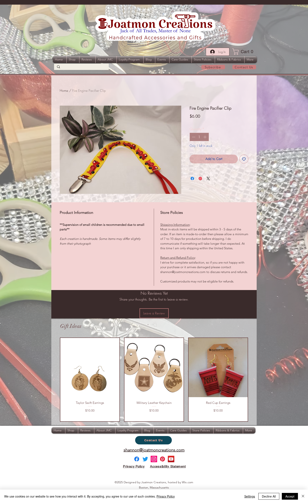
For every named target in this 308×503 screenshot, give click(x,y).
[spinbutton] (199, 137)
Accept (289, 496)
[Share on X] (208, 178)
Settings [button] (249, 496)
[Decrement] (193, 137)
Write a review (207, 333)
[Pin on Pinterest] (200, 178)
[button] (244, 52)
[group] (154, 457)
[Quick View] (89, 445)
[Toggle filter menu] (247, 373)
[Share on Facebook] (192, 178)
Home (64, 90)
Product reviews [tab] (64, 361)
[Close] (302, 496)
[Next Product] (254, 457)
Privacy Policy (166, 496)
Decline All (269, 496)
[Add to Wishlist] (243, 159)
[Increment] (205, 137)
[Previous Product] (53, 457)
